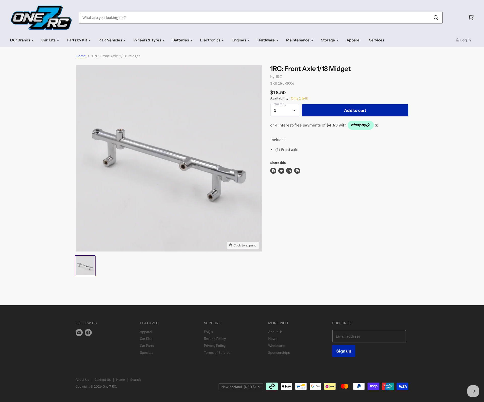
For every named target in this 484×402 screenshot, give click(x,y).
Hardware (266, 40)
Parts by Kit (77, 40)
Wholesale (276, 345)
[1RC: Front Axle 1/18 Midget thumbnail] (85, 266)
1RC (279, 76)
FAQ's (208, 332)
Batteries (181, 40)
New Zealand (238, 387)
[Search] (436, 17)
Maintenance (298, 40)
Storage (328, 40)
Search (135, 380)
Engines (239, 40)
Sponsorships (279, 352)
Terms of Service (217, 352)
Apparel (353, 40)
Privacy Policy (215, 345)
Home (81, 56)
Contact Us (103, 380)
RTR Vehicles (111, 40)
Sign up (343, 351)
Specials (146, 352)
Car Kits (48, 40)
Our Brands (20, 40)
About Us (275, 332)
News (272, 338)
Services (376, 40)
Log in (465, 40)
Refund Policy (215, 338)
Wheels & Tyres (147, 40)
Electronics (210, 40)
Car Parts (147, 345)
